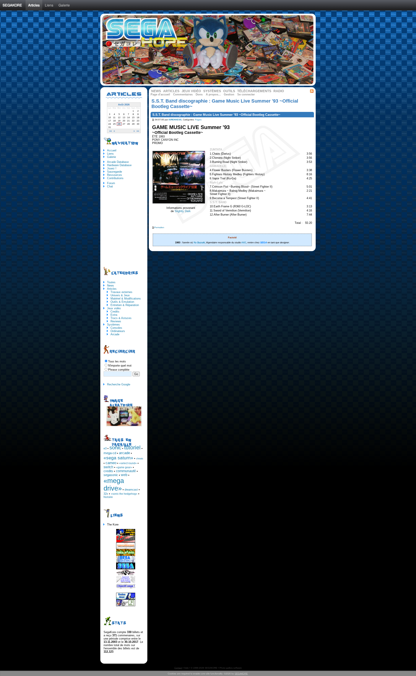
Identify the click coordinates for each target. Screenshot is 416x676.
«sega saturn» (118, 457)
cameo (111, 463)
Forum (111, 183)
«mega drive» (114, 484)
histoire (108, 497)
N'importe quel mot (120, 365)
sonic (115, 447)
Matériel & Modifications (125, 298)
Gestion (229, 94)
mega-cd (110, 453)
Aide (186, 668)
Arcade (114, 334)
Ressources (114, 175)
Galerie (64, 5)
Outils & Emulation (122, 301)
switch (108, 467)
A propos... (213, 94)
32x (106, 493)
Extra (113, 314)
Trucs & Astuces (121, 318)
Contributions (115, 178)
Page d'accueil (160, 94)
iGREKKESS (175, 120)
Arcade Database (118, 162)
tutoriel (132, 447)
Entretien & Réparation (124, 305)
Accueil (111, 150)
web (124, 475)
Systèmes (212, 91)
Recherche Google (118, 384)
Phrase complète (118, 369)
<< (110, 131)
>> (137, 131)
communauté (126, 471)
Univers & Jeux (120, 295)
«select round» (128, 463)
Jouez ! (111, 168)
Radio (278, 91)
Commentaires (183, 94)
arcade (124, 453)
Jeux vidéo (191, 91)
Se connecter (246, 94)
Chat (110, 186)
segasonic (111, 475)
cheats (139, 458)
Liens (49, 5)
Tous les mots (117, 361)
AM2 (243, 242)
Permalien (159, 227)
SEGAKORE (12, 5)
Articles (34, 5)
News (156, 91)
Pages (198, 120)
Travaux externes (121, 292)
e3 (105, 448)
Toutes (111, 282)
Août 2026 (124, 104)
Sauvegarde (114, 171)
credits (108, 471)
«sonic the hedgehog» (124, 493)
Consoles (116, 327)
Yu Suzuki (199, 242)
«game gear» (124, 467)
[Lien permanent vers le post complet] (153, 120)
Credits (114, 311)
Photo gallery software (230, 668)
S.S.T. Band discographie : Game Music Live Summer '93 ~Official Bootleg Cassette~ (216, 114)
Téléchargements (254, 91)
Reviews (115, 321)
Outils (229, 91)
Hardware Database (119, 165)
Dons (199, 94)
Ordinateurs (117, 331)
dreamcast (131, 489)
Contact (178, 668)
